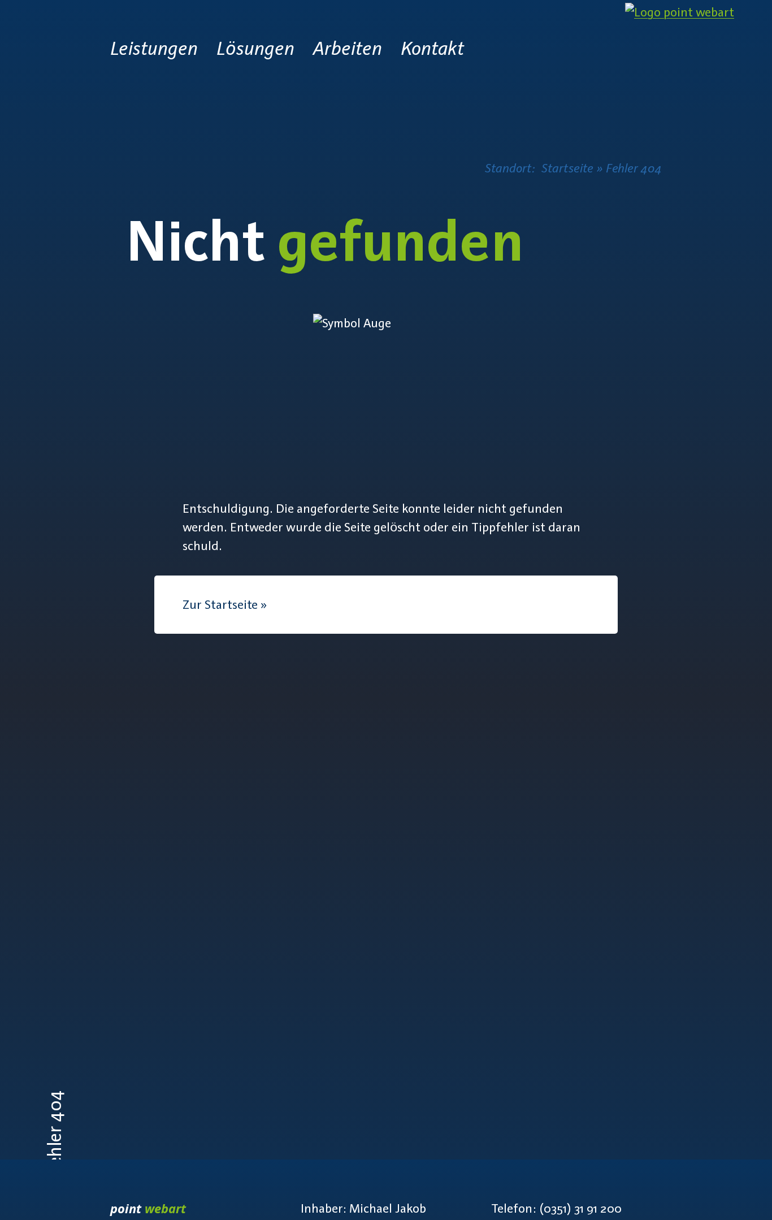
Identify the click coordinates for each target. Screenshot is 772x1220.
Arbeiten (347, 48)
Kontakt (433, 48)
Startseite (567, 168)
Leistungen (154, 48)
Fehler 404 (634, 168)
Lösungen (255, 48)
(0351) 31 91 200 (580, 1208)
